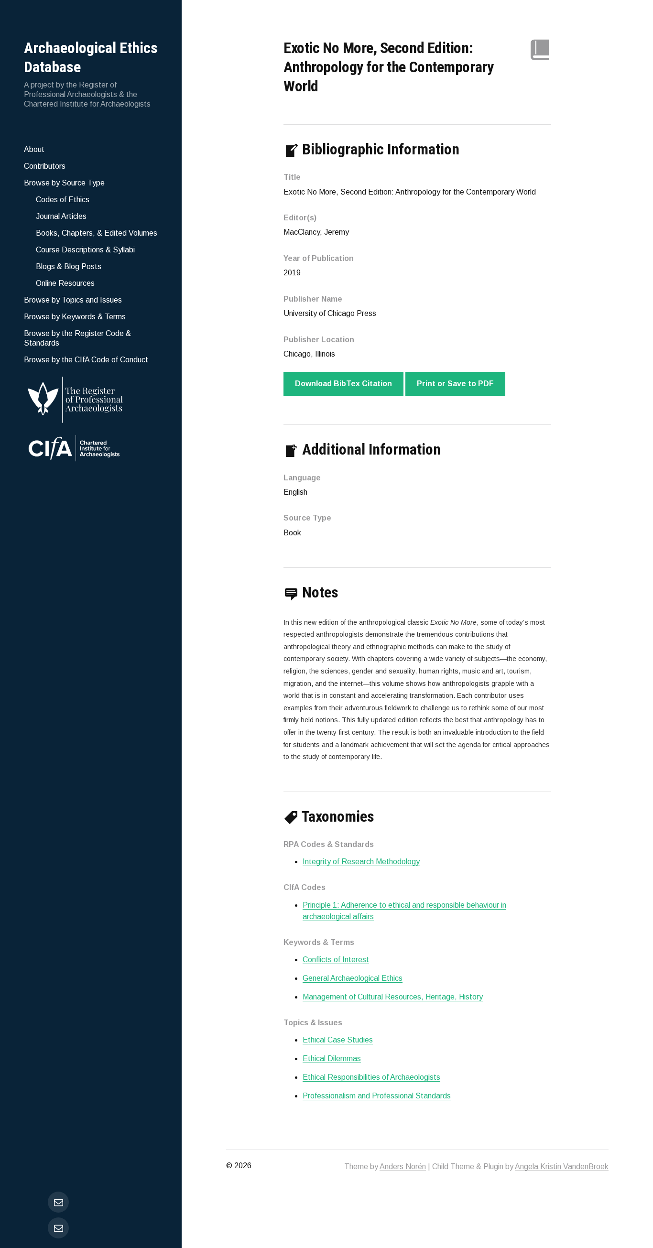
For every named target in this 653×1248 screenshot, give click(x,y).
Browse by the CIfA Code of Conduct (86, 360)
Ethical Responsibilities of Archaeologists (371, 1077)
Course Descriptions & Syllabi (85, 250)
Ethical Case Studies (338, 1040)
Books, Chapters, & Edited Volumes (96, 233)
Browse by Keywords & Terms (75, 317)
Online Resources (65, 283)
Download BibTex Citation (343, 384)
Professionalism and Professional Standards (377, 1096)
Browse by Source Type (64, 183)
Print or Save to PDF (455, 384)
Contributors (44, 166)
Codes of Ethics (62, 199)
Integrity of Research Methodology (361, 861)
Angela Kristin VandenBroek (562, 1166)
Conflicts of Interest (336, 959)
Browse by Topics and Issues (73, 300)
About (34, 149)
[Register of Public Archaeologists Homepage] (91, 398)
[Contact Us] (58, 1227)
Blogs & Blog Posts (68, 266)
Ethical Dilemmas (332, 1058)
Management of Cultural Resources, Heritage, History (393, 997)
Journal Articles (61, 216)
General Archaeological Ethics (353, 978)
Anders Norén (403, 1166)
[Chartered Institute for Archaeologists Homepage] (91, 449)
